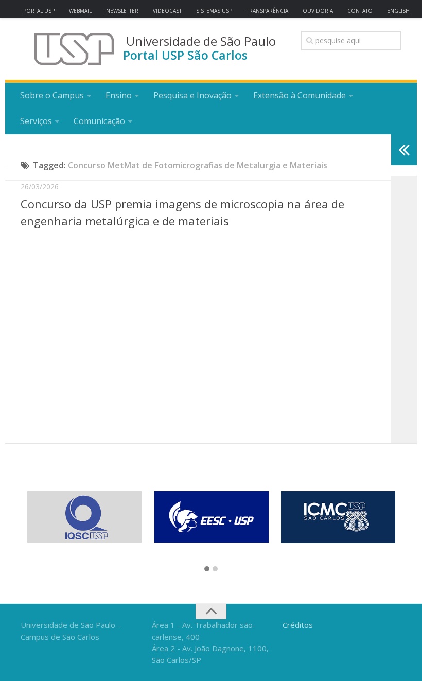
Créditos (298, 625)
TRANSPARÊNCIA (267, 10)
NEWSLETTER (122, 10)
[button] (207, 569)
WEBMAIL (80, 10)
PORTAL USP (39, 10)
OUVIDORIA (318, 10)
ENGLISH (398, 10)
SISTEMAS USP (214, 10)
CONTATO (360, 10)
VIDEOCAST (167, 10)
